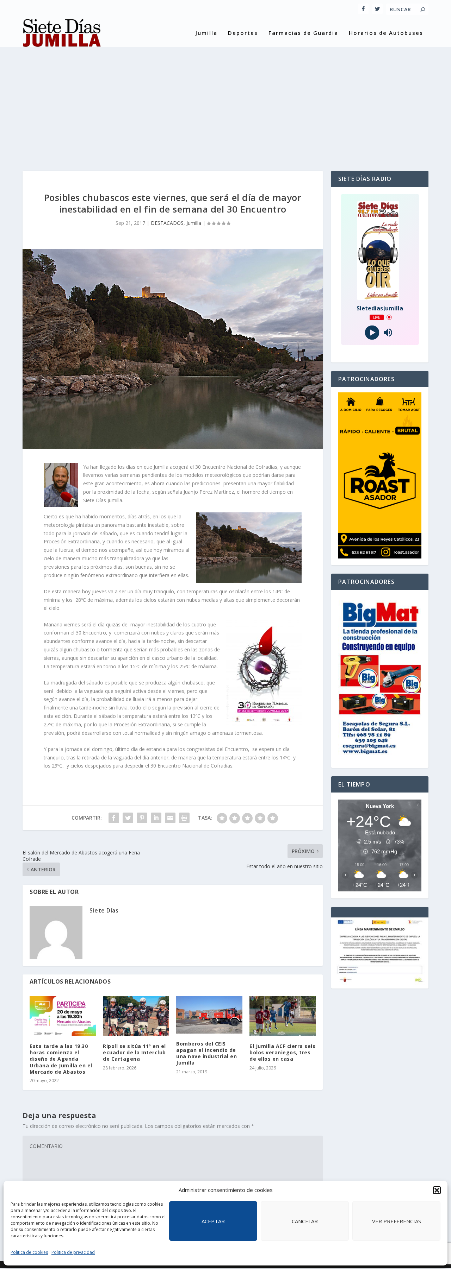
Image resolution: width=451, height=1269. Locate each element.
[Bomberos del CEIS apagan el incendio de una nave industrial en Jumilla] (209, 1015)
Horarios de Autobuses (386, 33)
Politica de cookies (29, 1252)
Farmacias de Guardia (303, 33)
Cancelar (305, 1221)
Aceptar (213, 1221)
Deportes (243, 33)
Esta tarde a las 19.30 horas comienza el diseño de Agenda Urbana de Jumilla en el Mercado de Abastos (61, 1059)
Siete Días (103, 910)
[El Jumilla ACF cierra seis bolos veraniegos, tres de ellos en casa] (282, 1016)
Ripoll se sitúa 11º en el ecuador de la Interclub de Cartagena (134, 1052)
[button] (436, 1190)
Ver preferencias (396, 1221)
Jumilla (206, 33)
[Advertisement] (225, 104)
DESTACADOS (167, 223)
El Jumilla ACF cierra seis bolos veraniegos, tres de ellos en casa (282, 1052)
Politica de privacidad (73, 1252)
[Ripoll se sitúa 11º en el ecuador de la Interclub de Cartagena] (136, 1016)
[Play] (372, 332)
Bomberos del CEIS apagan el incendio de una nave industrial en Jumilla (206, 1053)
